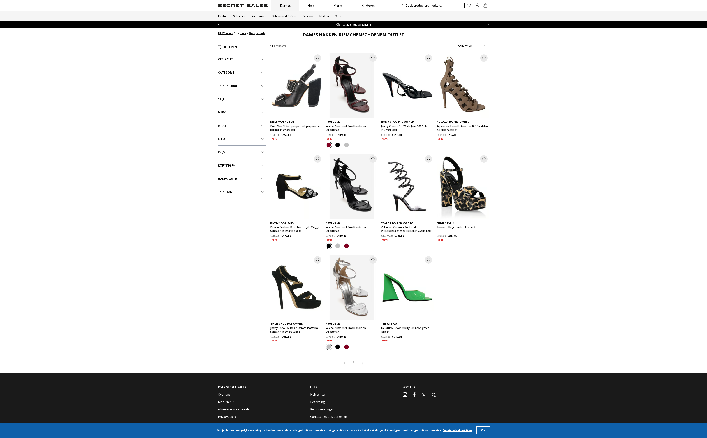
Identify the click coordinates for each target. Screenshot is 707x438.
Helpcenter (318, 395)
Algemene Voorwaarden (234, 409)
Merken (338, 5)
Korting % (226, 165)
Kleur (222, 139)
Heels (243, 33)
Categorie (226, 73)
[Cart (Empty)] (485, 5)
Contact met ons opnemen (328, 417)
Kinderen (368, 5)
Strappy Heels (257, 33)
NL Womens (225, 33)
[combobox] (431, 5)
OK (483, 430)
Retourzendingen (322, 409)
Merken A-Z (226, 402)
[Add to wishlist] (317, 58)
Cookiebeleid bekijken (457, 430)
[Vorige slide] (219, 24)
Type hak (225, 192)
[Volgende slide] (488, 24)
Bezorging (317, 402)
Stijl (221, 99)
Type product (229, 86)
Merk (222, 112)
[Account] (477, 5)
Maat (222, 126)
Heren (312, 5)
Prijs (221, 152)
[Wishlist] (469, 5)
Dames (285, 5)
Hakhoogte (227, 179)
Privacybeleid (227, 417)
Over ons (224, 395)
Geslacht (225, 59)
